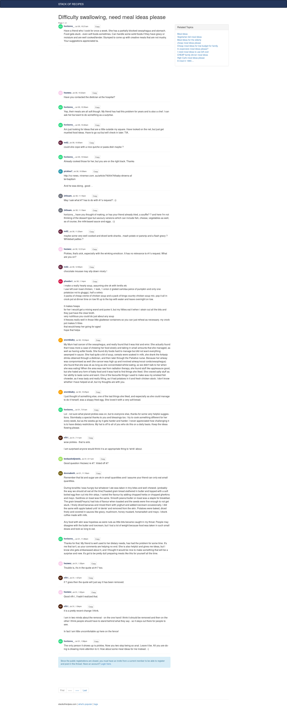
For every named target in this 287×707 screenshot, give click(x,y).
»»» (77, 690)
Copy (97, 26)
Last (85, 690)
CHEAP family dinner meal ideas (192, 54)
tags (96, 704)
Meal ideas (182, 33)
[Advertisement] (114, 70)
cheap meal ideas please (189, 42)
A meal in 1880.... (185, 60)
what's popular (85, 704)
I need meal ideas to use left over (193, 51)
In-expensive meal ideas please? (192, 48)
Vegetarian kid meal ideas (189, 36)
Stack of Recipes (71, 4)
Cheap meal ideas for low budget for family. (197, 45)
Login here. (106, 663)
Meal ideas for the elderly (189, 39)
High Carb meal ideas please (191, 57)
